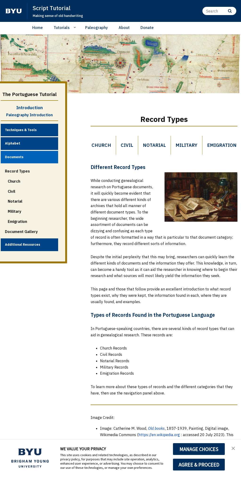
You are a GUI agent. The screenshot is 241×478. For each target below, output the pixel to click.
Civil (11, 191)
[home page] (13, 11)
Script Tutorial (51, 8)
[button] (233, 447)
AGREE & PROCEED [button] (199, 464)
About (124, 27)
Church (14, 181)
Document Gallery (21, 231)
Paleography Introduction (29, 114)
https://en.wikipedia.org (159, 434)
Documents (14, 157)
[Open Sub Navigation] (75, 27)
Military (14, 211)
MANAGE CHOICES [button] (199, 449)
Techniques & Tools (21, 130)
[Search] (230, 11)
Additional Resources (22, 244)
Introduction (29, 107)
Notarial (15, 201)
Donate (147, 27)
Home (37, 27)
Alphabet (12, 143)
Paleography (96, 27)
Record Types (17, 171)
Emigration (17, 221)
